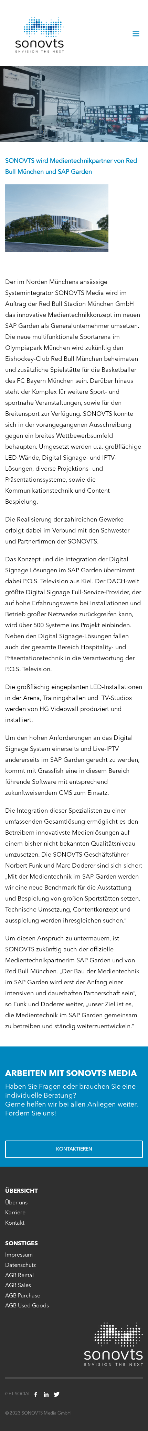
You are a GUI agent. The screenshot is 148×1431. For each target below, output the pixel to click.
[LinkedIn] (46, 1394)
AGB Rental (19, 1276)
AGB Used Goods (27, 1306)
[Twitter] (56, 1394)
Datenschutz (20, 1265)
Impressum (19, 1255)
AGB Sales (18, 1286)
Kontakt (14, 1223)
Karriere (15, 1213)
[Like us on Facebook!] (36, 1394)
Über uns (16, 1203)
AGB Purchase (22, 1296)
